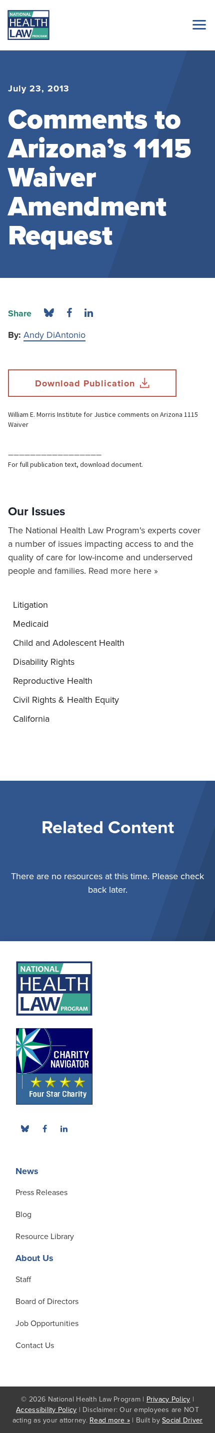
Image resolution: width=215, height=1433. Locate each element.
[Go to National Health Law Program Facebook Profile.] (45, 1129)
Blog (24, 1215)
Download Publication (85, 383)
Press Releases (42, 1193)
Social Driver (182, 1420)
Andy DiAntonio (55, 334)
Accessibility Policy (46, 1410)
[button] (197, 24)
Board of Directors (47, 1302)
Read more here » (123, 570)
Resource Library (45, 1237)
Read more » (110, 1420)
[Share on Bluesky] (49, 313)
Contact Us (35, 1346)
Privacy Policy (168, 1399)
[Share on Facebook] (69, 313)
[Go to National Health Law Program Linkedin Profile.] (64, 1129)
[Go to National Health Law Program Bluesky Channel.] (25, 1129)
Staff (23, 1280)
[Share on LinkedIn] (88, 313)
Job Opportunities (47, 1324)
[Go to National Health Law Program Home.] (29, 25)
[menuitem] (107, 604)
